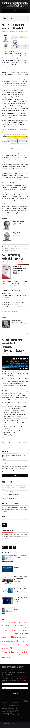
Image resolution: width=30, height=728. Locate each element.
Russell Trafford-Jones (23, 31)
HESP (17, 246)
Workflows (6, 657)
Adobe (12, 443)
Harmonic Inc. (5, 630)
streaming (9, 250)
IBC (25, 630)
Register (4, 437)
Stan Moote (20, 445)
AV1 (11, 622)
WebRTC (25, 654)
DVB (8, 628)
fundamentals (22, 628)
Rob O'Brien (10, 445)
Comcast (12, 333)
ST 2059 (7, 648)
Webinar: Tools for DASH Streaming (10, 491)
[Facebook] (6, 547)
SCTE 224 (4, 335)
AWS (20, 622)
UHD (14, 654)
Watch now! (5, 216)
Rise (9, 507)
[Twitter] (3, 547)
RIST (16, 644)
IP (12, 634)
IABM (24, 443)
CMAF (14, 625)
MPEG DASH (8, 641)
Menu (15, 11)
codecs (20, 625)
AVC (16, 622)
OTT (20, 248)
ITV (26, 443)
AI (7, 622)
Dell (15, 443)
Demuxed (4, 628)
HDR (10, 630)
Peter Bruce (4, 445)
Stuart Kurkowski (10, 335)
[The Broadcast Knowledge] (15, 4)
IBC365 (3, 633)
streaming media (21, 652)
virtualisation (8, 447)
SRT (3, 648)
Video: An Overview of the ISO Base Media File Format (14, 485)
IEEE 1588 (8, 633)
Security (15, 445)
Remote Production (9, 645)
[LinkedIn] (10, 547)
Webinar (5, 443)
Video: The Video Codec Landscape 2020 (11, 494)
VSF (21, 654)
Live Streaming (9, 248)
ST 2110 (15, 648)
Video (4, 246)
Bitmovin (25, 622)
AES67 (4, 622)
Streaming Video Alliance (7, 654)
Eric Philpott (12, 246)
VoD (17, 654)
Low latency (16, 248)
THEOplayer (15, 250)
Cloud (8, 625)
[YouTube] (14, 547)
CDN (3, 625)
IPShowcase (19, 634)
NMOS (13, 641)
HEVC (16, 630)
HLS (21, 630)
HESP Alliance (22, 246)
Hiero (12, 725)
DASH (26, 625)
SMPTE (23, 644)
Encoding (13, 628)
